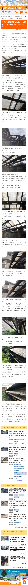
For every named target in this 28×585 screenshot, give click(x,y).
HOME (3, 16)
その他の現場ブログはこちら (19, 567)
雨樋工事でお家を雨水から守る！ (17, 421)
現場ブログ (9, 16)
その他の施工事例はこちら (20, 480)
